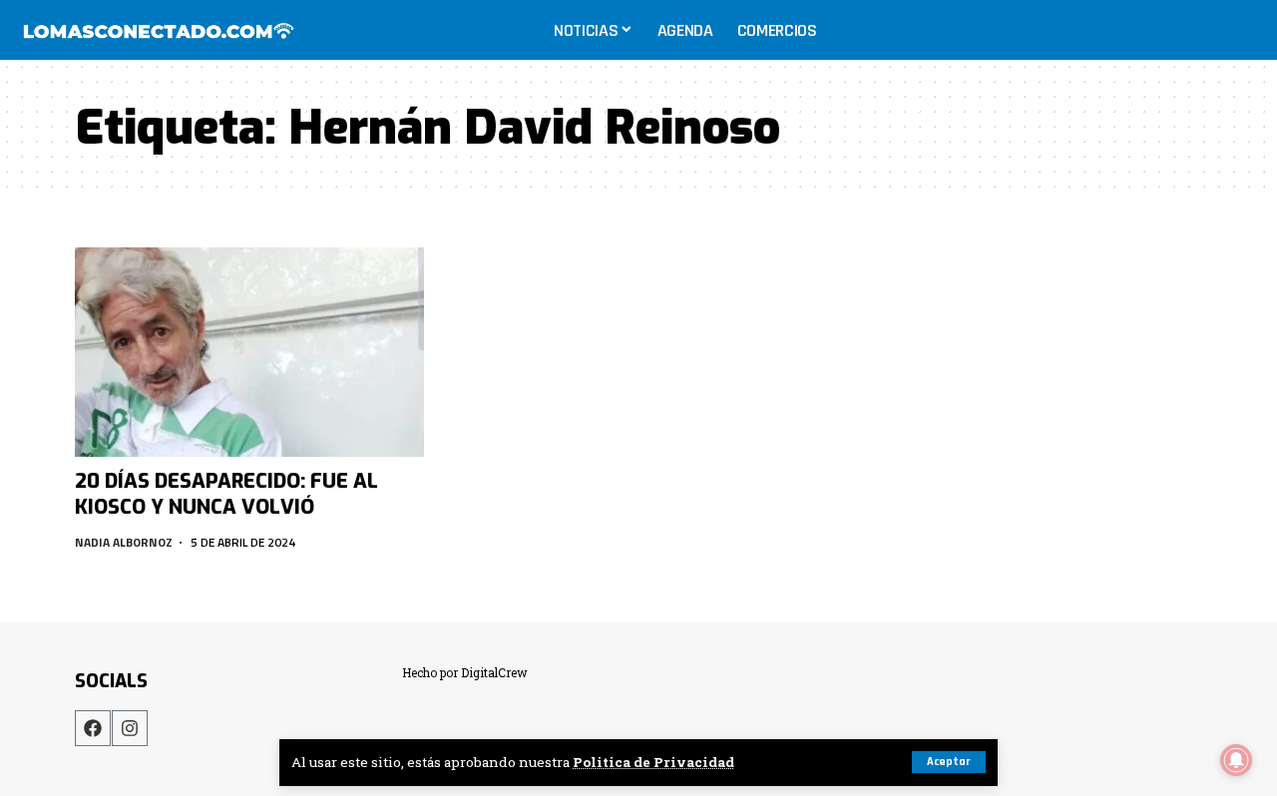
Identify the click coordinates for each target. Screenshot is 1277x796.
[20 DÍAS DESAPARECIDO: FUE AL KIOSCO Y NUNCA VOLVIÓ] (249, 352)
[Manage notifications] (1236, 760)
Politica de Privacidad (653, 762)
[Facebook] (93, 728)
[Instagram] (130, 728)
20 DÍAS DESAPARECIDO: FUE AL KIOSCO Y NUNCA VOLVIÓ (226, 494)
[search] (1241, 30)
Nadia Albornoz (124, 542)
